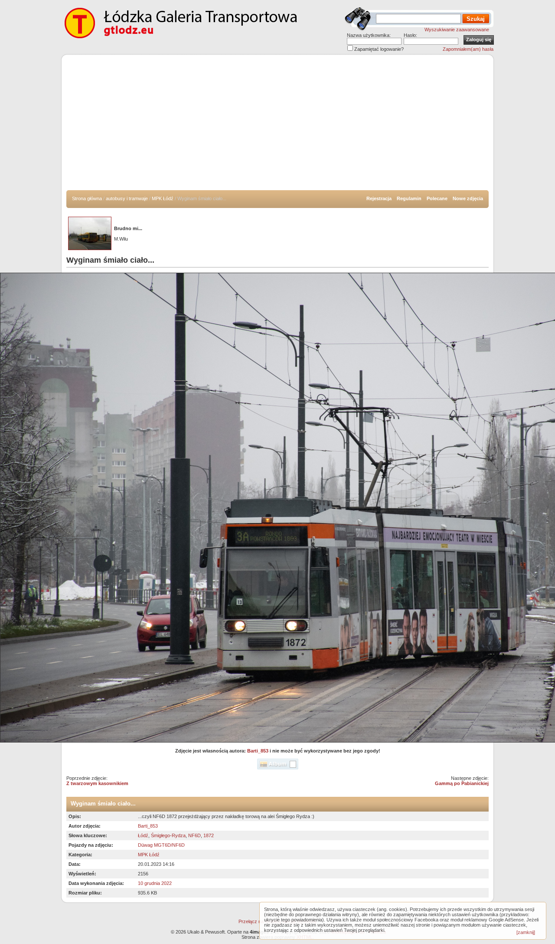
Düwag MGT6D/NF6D (161, 845)
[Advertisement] (277, 125)
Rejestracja (379, 198)
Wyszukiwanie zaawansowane (456, 29)
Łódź (143, 835)
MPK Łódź (162, 198)
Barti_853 (257, 750)
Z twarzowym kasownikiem (97, 783)
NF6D (194, 835)
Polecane (437, 198)
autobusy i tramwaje (127, 198)
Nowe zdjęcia (468, 198)
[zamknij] (525, 932)
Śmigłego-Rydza (168, 835)
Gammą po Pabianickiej (462, 783)
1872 (208, 835)
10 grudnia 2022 (155, 883)
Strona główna (87, 198)
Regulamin (409, 198)
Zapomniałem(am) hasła (468, 49)
